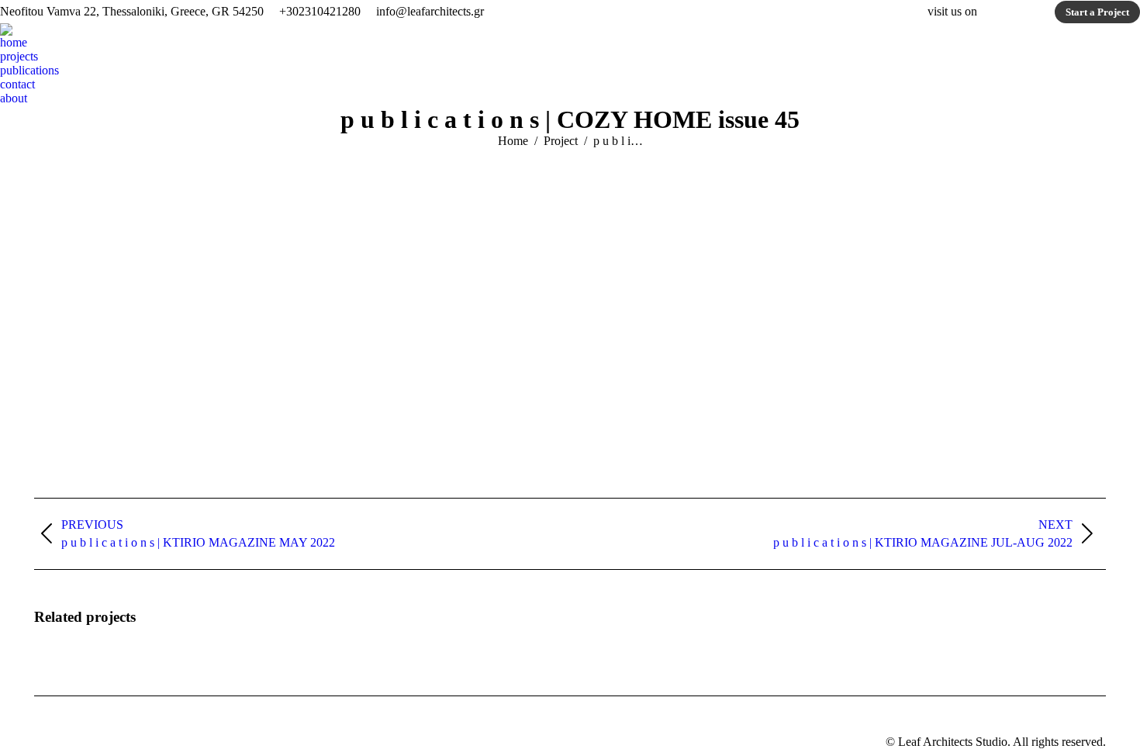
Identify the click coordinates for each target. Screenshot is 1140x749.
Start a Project (1097, 12)
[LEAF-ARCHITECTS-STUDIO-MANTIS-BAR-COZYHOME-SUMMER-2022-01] (168, 321)
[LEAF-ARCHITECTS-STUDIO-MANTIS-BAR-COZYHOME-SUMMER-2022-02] (436, 321)
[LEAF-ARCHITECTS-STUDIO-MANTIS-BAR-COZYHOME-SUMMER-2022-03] (704, 321)
